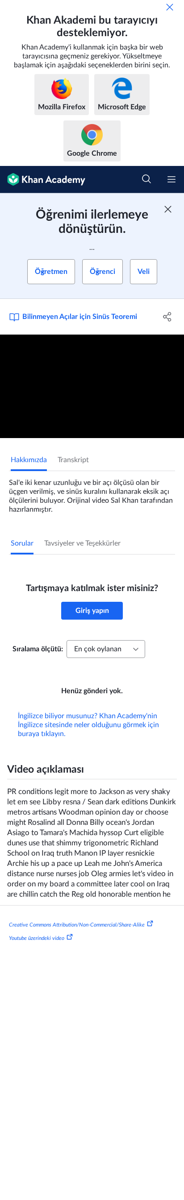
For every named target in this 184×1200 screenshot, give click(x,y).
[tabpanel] (92, 492)
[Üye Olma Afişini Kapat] (168, 209)
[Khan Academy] (42, 179)
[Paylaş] (167, 317)
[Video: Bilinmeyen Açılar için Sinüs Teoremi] (92, 386)
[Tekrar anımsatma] (170, 7)
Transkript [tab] (73, 459)
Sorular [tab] (22, 543)
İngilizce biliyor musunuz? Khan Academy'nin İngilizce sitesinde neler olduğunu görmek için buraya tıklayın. (88, 724)
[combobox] (106, 649)
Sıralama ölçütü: (38, 649)
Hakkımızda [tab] (29, 459)
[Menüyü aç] (171, 179)
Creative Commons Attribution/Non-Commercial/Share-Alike (77, 924)
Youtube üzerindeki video (36, 938)
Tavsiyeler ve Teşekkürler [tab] (82, 543)
